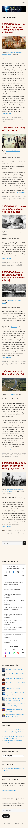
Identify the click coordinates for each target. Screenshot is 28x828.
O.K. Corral (22, 198)
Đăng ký (6, 816)
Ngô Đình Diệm (14, 532)
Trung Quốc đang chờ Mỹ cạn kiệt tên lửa (15, 673)
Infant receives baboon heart (13, 232)
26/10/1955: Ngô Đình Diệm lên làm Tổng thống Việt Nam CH (14, 466)
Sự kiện (20, 117)
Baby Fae (7, 264)
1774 (3, 119)
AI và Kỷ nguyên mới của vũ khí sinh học (13, 640)
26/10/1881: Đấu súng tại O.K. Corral (14, 129)
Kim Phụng (7, 117)
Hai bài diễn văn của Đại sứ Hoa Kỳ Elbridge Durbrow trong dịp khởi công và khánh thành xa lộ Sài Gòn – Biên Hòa (14, 732)
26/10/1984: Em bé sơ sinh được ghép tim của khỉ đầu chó (14, 209)
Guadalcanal (14, 326)
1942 (24, 361)
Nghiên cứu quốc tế (7, 823)
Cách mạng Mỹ (11, 119)
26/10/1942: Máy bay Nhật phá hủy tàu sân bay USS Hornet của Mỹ (13, 276)
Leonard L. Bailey (14, 264)
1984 (3, 264)
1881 (25, 196)
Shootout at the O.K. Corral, (13, 150)
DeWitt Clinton (6, 454)
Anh (6, 119)
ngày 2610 (20, 119)
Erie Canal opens (10, 394)
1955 (3, 532)
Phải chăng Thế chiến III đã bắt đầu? (12, 589)
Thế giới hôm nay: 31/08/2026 (13, 688)
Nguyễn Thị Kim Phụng (8, 121)
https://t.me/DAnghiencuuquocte (9, 790)
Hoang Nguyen (8, 530)
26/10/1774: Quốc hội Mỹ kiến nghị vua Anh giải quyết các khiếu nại (13, 28)
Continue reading (6, 113)
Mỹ (16, 119)
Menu (23, 2)
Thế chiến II (5, 364)
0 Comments (19, 121)
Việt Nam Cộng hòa (11, 533)
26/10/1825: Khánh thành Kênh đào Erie (13, 372)
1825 (24, 453)
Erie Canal (12, 454)
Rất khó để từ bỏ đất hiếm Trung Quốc (15, 678)
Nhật (23, 363)
